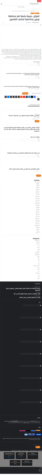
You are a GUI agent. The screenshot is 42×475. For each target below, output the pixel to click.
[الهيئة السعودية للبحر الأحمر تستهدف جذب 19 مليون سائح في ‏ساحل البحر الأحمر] (30, 378)
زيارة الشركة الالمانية (21, 456)
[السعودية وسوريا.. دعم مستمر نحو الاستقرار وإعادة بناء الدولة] (30, 329)
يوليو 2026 (37, 183)
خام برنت (31, 422)
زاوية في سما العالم (36, 265)
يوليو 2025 (37, 205)
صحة (38, 271)
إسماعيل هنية (25, 421)
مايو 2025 (37, 209)
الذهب (19, 421)
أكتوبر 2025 (37, 200)
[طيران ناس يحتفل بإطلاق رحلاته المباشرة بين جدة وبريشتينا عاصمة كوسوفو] (30, 390)
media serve (14, 450)
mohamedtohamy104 (35, 22)
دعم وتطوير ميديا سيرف (24, 450)
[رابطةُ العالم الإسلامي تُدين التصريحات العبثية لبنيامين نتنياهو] (30, 354)
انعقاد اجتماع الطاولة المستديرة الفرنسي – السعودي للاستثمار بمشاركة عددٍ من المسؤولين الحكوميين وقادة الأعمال (22, 74)
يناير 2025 (37, 216)
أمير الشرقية (29, 421)
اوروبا (38, 258)
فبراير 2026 (37, 192)
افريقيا (38, 247)
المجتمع (38, 256)
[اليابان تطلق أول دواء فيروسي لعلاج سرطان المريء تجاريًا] (28, 156)
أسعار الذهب (38, 421)
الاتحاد (23, 421)
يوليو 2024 (37, 227)
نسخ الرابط (25, 93)
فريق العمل (40, 469)
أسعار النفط (34, 421)
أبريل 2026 (37, 189)
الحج (21, 421)
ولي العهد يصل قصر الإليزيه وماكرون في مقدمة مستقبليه (23, 153)
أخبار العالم (34, 10)
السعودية (15, 421)
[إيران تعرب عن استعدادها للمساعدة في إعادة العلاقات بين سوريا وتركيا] (30, 402)
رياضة (38, 263)
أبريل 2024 (37, 232)
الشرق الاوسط (37, 254)
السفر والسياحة (37, 252)
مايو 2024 (37, 230)
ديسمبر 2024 (37, 218)
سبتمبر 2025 (37, 201)
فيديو (38, 274)
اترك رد (38, 175)
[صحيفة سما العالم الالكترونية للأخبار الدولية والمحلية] (33, 3)
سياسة (38, 267)
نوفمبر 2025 (37, 198)
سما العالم (19, 422)
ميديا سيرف (9, 422)
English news (37, 240)
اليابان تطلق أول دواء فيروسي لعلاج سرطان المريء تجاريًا (24, 169)
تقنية (38, 260)
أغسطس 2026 (37, 181)
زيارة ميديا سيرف (33, 455)
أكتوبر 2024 (37, 221)
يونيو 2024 (37, 229)
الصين (10, 421)
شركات (38, 269)
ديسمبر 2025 (37, 196)
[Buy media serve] (21, 6)
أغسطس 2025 (37, 203)
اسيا (38, 245)
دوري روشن (26, 422)
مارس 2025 (37, 212)
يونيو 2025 (37, 207)
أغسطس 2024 (37, 225)
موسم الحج (13, 422)
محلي (38, 276)
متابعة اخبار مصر (15, 464)
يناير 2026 (37, 194)
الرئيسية (37, 10)
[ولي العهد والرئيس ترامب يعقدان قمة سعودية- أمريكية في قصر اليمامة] (30, 366)
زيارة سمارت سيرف (27, 463)
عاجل (16, 422)
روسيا (22, 422)
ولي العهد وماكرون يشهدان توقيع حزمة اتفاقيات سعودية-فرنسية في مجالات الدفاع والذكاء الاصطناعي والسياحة (21, 86)
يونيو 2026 (37, 185)
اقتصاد (38, 249)
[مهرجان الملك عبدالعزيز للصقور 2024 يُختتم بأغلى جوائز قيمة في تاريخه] (32, 305)
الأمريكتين (38, 251)
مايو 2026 (37, 187)
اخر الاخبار (32, 13)
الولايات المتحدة (34, 422)
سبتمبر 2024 (37, 223)
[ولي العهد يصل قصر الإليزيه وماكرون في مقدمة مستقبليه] (28, 140)
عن (41, 468)
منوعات (38, 278)
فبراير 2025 (37, 214)
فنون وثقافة (37, 272)
